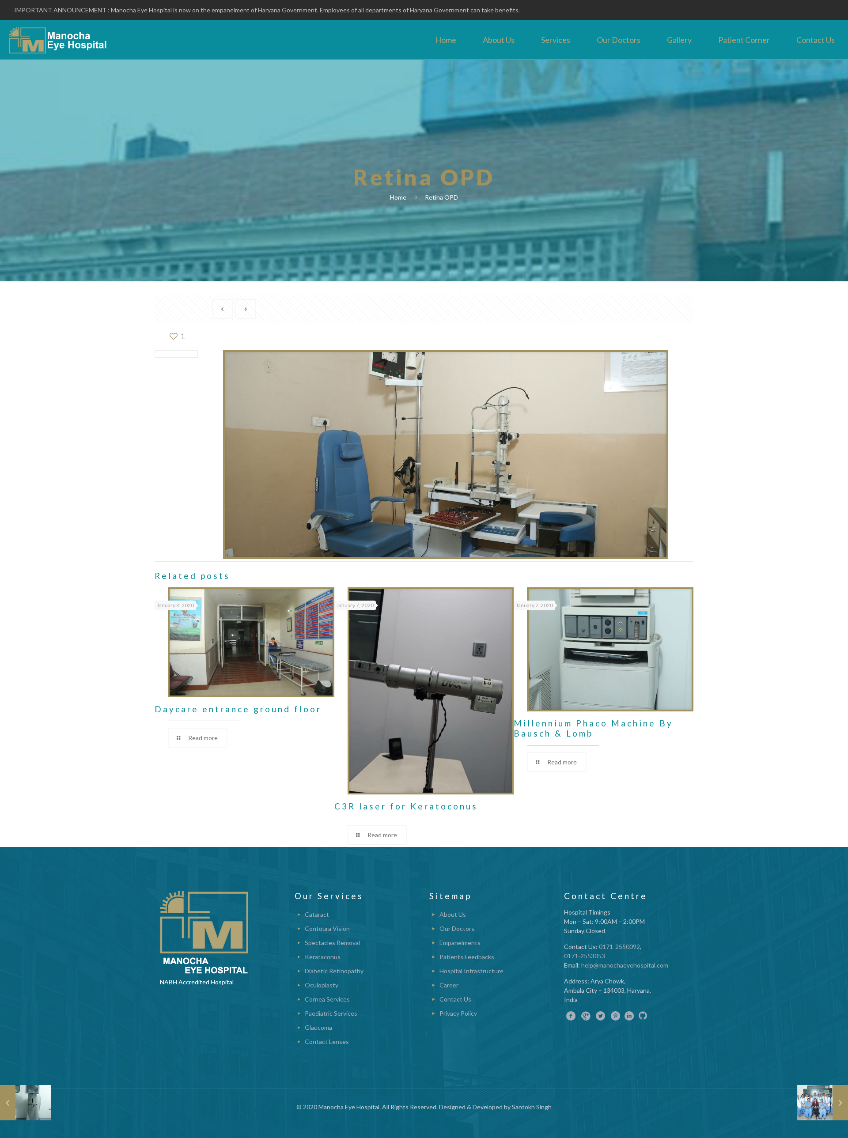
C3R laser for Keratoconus (406, 806)
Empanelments (460, 942)
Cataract (317, 914)
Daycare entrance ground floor (238, 709)
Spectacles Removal (332, 942)
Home (398, 197)
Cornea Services (327, 999)
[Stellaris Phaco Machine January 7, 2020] (25, 1102)
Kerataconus (323, 956)
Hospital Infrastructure (471, 971)
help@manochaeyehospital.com (624, 965)
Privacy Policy (458, 1013)
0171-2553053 (584, 956)
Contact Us (455, 999)
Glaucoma (318, 1027)
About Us (452, 914)
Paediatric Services (331, 1013)
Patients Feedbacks (466, 956)
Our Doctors (456, 928)
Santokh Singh (532, 1107)
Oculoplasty (321, 985)
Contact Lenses (327, 1041)
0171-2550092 (619, 946)
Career (448, 985)
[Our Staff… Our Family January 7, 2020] (822, 1102)
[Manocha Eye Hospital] (58, 40)
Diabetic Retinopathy (334, 971)
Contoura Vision (327, 928)
